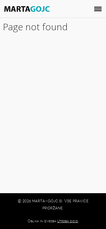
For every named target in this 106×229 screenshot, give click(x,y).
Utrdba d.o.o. (67, 221)
